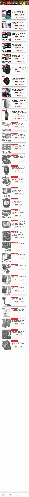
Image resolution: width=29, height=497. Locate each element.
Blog (20, 3)
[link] (14, 14)
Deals (8, 3)
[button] (3, 7)
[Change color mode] (27, 3)
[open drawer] (1, 3)
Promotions (14, 3)
